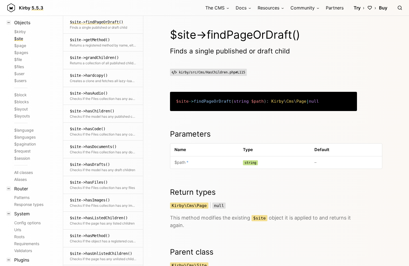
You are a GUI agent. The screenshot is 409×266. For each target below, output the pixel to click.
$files (19, 66)
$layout (21, 109)
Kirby (31, 8)
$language (24, 130)
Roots (19, 236)
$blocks (21, 101)
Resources (268, 8)
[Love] (370, 8)
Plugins (21, 260)
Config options (27, 222)
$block (20, 94)
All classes (23, 172)
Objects (22, 22)
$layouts (22, 116)
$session (22, 158)
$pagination (25, 144)
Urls (17, 229)
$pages (21, 52)
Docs (241, 8)
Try (357, 8)
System (22, 213)
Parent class (191, 252)
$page (20, 45)
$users (20, 80)
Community (302, 8)
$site (18, 38)
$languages (25, 137)
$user (19, 73)
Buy (383, 8)
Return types (193, 192)
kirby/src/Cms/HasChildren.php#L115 (212, 72)
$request (22, 151)
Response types (28, 204)
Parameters (190, 134)
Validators (23, 250)
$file (18, 59)
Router (21, 188)
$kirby (20, 31)
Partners (335, 8)
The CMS (215, 8)
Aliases (20, 179)
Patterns (21, 197)
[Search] (400, 8)
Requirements (26, 243)
